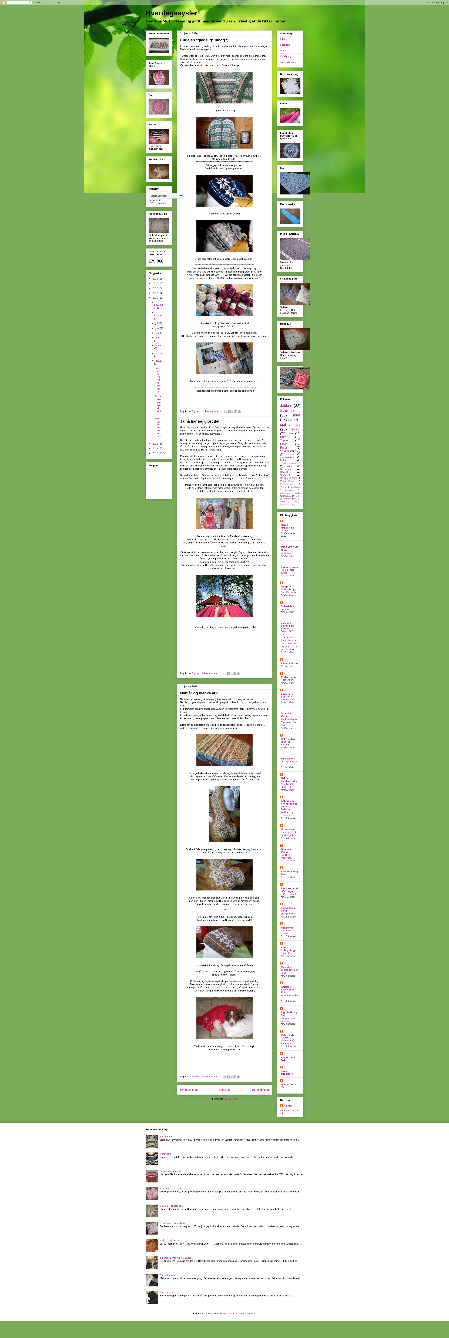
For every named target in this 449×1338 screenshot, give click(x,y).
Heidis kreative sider (289, 779)
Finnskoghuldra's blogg (289, 890)
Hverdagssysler (172, 13)
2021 (155, 278)
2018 (155, 288)
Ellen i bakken (289, 663)
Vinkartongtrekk (290, 499)
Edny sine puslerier (287, 695)
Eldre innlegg (260, 1089)
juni (157, 328)
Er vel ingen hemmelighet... (174, 1223)
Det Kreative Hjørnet (288, 740)
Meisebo (286, 967)
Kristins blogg (289, 871)
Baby (297, 451)
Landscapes (287, 553)
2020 (155, 283)
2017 (155, 292)
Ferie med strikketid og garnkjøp (287, 812)
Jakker (285, 406)
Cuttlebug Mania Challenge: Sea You (289, 722)
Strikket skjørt (167, 1292)
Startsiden (225, 1089)
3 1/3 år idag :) (288, 894)
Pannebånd (285, 484)
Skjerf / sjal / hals (290, 422)
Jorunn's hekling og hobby (287, 625)
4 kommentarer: (210, 1076)
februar (159, 353)
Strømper (288, 410)
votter (290, 466)
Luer (290, 433)
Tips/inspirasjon (288, 463)
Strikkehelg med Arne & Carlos (175, 1257)
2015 (155, 443)
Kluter (295, 415)
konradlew (231, 1313)
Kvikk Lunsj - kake (169, 1240)
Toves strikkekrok (287, 1072)
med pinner (287, 758)
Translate (161, 202)
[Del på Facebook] (236, 411)
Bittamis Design (286, 850)
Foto (283, 874)
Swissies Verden (286, 715)
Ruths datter (288, 677)
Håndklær (285, 472)
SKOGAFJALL (288, 680)
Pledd (283, 444)
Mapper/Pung (287, 481)
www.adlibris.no (288, 62)
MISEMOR (287, 927)
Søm (283, 437)
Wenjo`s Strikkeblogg (288, 588)
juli (157, 323)
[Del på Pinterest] (239, 411)
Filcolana (285, 44)
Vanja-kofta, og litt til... (171, 1188)
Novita (283, 50)
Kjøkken (285, 744)
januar (158, 360)
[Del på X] (232, 411)
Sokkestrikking (288, 699)
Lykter (297, 493)
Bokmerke (284, 493)
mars (158, 345)
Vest (294, 478)
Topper (284, 440)
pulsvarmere (287, 457)
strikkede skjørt (286, 504)
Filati (282, 39)
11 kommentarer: (211, 411)
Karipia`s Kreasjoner (287, 988)
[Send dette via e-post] (226, 411)
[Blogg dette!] (229, 411)
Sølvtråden (287, 606)
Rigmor (288, 1105)
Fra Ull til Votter (289, 592)
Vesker (284, 451)
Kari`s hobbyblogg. (288, 949)
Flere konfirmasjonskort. (289, 995)
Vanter (290, 454)
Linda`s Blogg (289, 567)
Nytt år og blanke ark (199, 693)
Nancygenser (166, 1153)
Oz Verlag (285, 56)
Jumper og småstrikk (170, 1171)
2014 (155, 448)
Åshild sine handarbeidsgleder (289, 803)
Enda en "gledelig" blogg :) (204, 40)
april (157, 337)
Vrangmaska (288, 907)
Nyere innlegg (189, 1089)
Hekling (284, 478)
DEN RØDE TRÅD (287, 1036)
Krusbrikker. (287, 953)
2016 (155, 297)
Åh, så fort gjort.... (169, 1275)
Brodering (285, 469)
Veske (283, 487)
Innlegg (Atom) (231, 1099)
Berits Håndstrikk (287, 526)
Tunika (297, 496)
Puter (283, 447)
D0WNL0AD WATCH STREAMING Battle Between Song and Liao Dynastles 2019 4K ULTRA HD (289, 640)
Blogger (252, 1313)
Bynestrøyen (166, 1136)
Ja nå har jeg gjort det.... (202, 421)
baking (294, 502)
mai (157, 332)
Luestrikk (285, 609)
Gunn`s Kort (288, 829)
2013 (155, 453)
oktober (158, 315)
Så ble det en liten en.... (172, 1206)
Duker (283, 460)
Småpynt (285, 475)
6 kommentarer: (210, 673)
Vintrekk (283, 502)
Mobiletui (287, 496)
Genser (295, 429)
